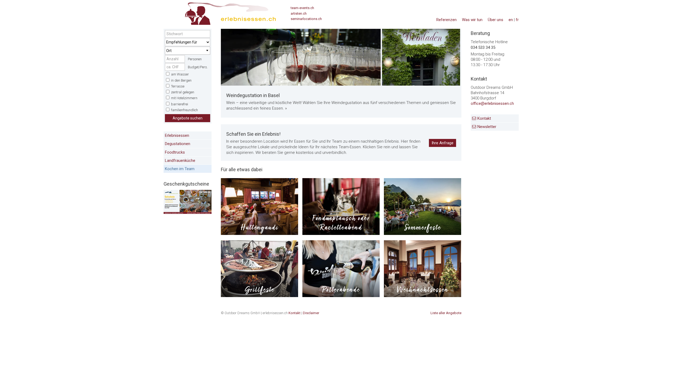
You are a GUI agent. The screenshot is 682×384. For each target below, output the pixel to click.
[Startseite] (220, 12)
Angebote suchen (187, 118)
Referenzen (446, 19)
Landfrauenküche (180, 160)
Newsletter (486, 126)
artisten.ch (299, 13)
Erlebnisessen (177, 135)
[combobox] (187, 51)
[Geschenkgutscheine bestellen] (188, 212)
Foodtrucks (175, 152)
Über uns (495, 19)
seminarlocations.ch (306, 19)
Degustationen (177, 143)
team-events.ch (302, 8)
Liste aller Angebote (446, 313)
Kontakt (484, 118)
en (511, 19)
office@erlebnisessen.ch (492, 103)
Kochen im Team (179, 168)
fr (517, 19)
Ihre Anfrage (442, 143)
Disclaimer (311, 313)
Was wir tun (472, 19)
